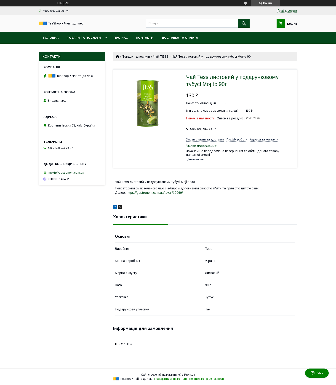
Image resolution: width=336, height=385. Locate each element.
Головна (51, 37)
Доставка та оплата (180, 37)
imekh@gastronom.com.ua (66, 172)
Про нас (121, 37)
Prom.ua (189, 374)
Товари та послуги (84, 37)
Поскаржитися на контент (170, 378)
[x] (120, 207)
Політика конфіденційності (206, 378)
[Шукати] (244, 23)
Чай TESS (160, 56)
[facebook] (115, 207)
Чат (320, 373)
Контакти (144, 37)
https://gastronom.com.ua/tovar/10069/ (155, 192)
